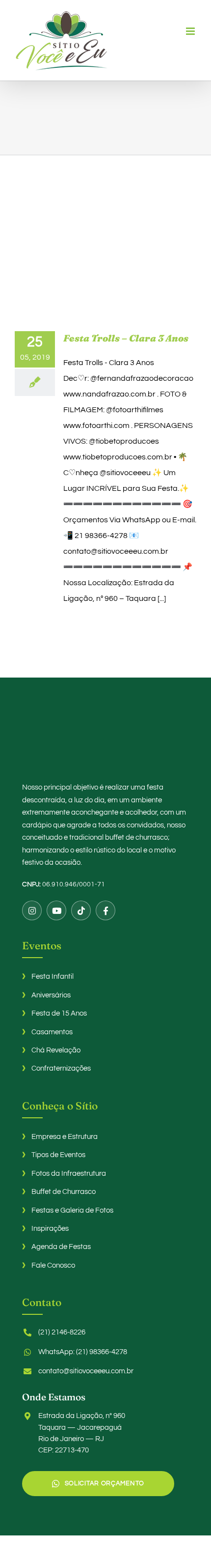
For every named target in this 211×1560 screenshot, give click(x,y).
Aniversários (51, 995)
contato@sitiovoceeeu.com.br (85, 1371)
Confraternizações (61, 1068)
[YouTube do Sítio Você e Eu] (56, 910)
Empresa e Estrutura (64, 1136)
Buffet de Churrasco (63, 1191)
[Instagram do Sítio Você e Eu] (32, 910)
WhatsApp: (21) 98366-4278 (82, 1352)
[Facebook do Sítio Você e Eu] (105, 910)
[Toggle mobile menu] (191, 31)
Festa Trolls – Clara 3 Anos (125, 338)
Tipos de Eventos (58, 1155)
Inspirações (50, 1228)
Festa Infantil (52, 976)
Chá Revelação (55, 1050)
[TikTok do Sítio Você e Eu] (81, 910)
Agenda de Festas (61, 1246)
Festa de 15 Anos (59, 1013)
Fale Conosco (53, 1265)
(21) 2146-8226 (61, 1332)
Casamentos (52, 1032)
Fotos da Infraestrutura (68, 1173)
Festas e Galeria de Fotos (72, 1210)
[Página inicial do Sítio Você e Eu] (105, 741)
